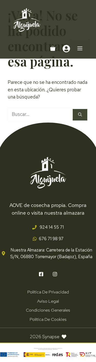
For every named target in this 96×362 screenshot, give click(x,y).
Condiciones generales (48, 310)
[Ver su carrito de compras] (52, 48)
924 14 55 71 (51, 227)
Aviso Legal (48, 301)
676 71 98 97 (51, 239)
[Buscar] (80, 114)
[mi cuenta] (66, 48)
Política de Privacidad (48, 292)
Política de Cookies (48, 319)
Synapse (50, 336)
